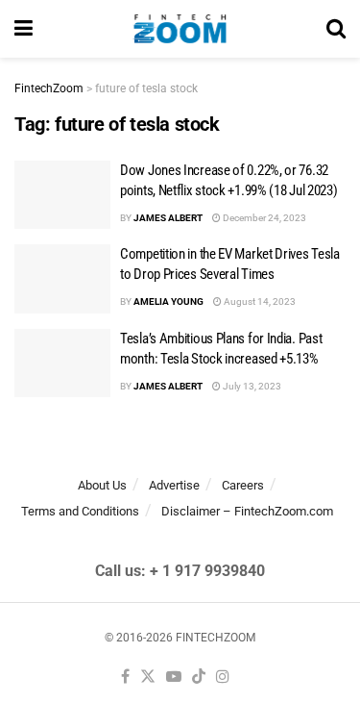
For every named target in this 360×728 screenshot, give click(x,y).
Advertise (174, 485)
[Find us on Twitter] (148, 677)
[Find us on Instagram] (222, 677)
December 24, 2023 (263, 218)
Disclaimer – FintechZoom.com (247, 511)
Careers (243, 485)
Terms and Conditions (80, 511)
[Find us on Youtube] (173, 677)
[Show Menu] (23, 29)
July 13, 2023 (251, 386)
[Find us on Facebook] (125, 677)
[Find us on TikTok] (198, 677)
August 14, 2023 (259, 301)
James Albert (168, 218)
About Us (102, 485)
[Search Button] (336, 29)
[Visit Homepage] (180, 29)
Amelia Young (168, 301)
